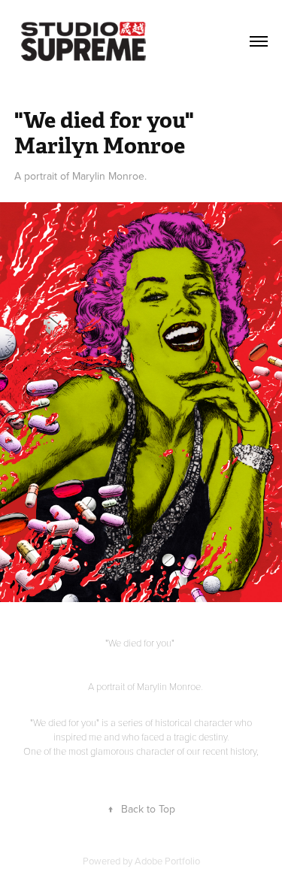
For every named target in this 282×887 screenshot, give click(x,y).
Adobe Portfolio (167, 860)
